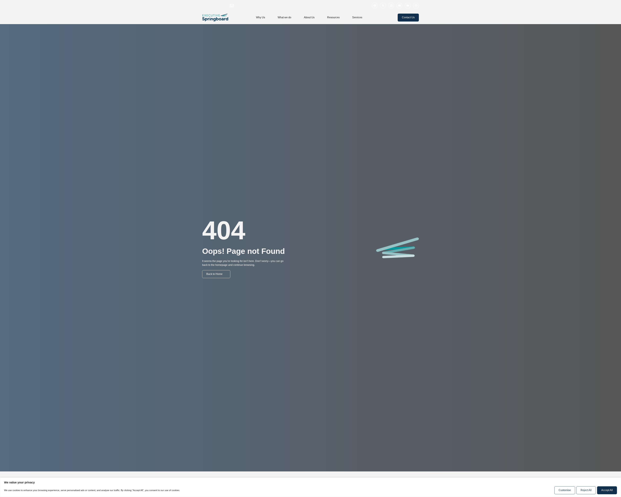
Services (357, 17)
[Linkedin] (391, 5)
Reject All (586, 490)
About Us (309, 17)
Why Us (260, 17)
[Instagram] (416, 5)
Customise (565, 490)
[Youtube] (408, 5)
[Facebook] (375, 5)
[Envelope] (399, 5)
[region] (310, 487)
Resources (333, 17)
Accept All (607, 490)
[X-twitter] (383, 5)
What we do (284, 17)
